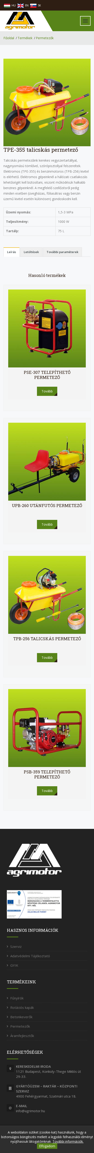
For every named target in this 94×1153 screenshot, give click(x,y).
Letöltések (31, 252)
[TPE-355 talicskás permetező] (47, 102)
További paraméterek (62, 252)
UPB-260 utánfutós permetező (47, 505)
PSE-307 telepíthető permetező (47, 375)
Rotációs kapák (22, 1007)
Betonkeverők (21, 1017)
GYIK (14, 965)
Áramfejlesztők (22, 1035)
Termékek (25, 38)
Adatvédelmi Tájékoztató (30, 956)
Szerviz (16, 946)
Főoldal (8, 38)
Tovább (47, 391)
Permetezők (45, 38)
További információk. (68, 1141)
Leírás (11, 252)
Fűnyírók (17, 998)
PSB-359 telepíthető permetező (47, 774)
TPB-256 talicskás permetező (47, 638)
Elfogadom (47, 1146)
